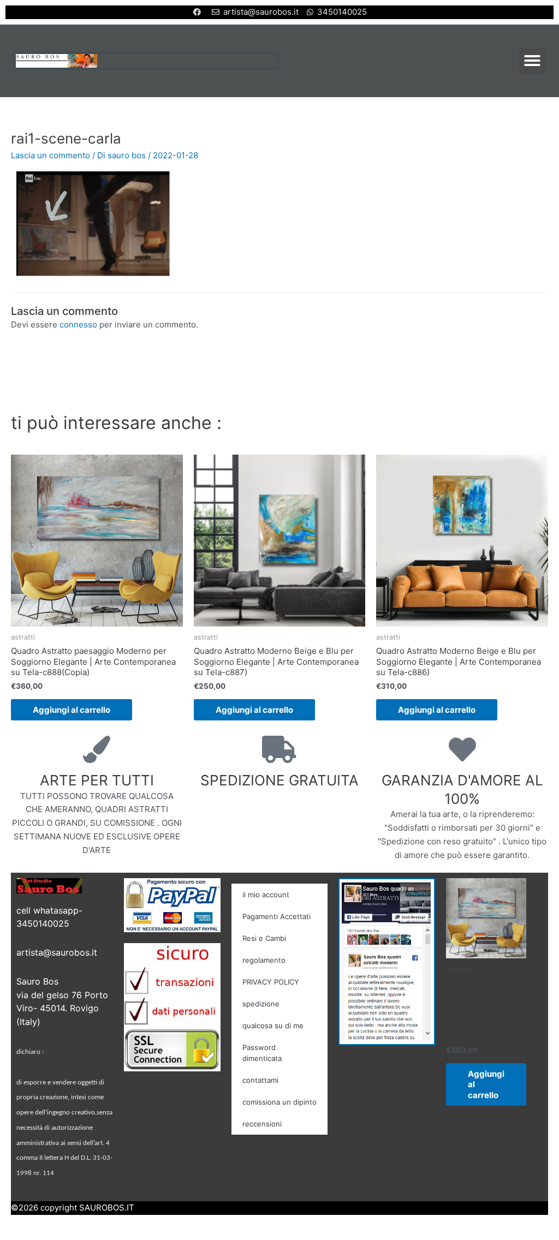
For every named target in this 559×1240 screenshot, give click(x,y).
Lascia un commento (50, 155)
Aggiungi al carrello (71, 710)
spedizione (261, 1003)
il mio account (265, 894)
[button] (532, 60)
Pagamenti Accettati (276, 916)
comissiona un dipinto (279, 1102)
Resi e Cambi (264, 938)
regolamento (264, 960)
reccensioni (262, 1123)
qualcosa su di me (273, 1025)
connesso (78, 324)
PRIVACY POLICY (270, 981)
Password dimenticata (262, 1053)
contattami (260, 1080)
